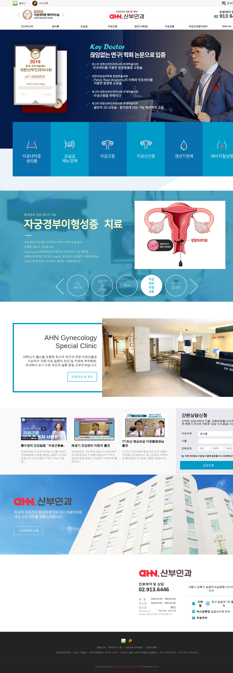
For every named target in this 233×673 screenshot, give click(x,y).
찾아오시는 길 (115, 647)
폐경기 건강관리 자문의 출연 (90, 445)
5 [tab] (176, 285)
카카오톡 (43, 3)
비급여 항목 (151, 647)
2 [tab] (102, 285)
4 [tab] (151, 285)
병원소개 (101, 647)
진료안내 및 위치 (82, 376)
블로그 (22, 3)
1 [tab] (77, 285)
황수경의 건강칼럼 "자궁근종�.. (43, 445)
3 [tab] (127, 285)
